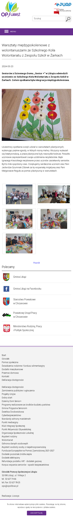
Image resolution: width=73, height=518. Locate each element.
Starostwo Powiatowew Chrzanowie (24, 301)
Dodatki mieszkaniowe (12, 369)
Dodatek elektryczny (11, 457)
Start (4, 355)
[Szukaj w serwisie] (68, 19)
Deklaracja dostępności (13, 380)
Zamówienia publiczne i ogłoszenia (18, 390)
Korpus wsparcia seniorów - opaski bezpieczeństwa (25, 464)
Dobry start (7, 397)
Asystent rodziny (9, 436)
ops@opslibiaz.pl (10, 486)
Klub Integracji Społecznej (13, 426)
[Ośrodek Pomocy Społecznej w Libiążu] (10, 9)
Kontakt (5, 376)
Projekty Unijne (8, 394)
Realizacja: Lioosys (10, 496)
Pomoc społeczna (10, 362)
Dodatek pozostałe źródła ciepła (17, 454)
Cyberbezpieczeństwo (11, 415)
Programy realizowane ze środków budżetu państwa (26, 404)
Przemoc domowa (10, 373)
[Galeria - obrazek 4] (53, 219)
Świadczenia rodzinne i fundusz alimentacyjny (23, 365)
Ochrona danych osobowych (15, 443)
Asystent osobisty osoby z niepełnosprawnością (24, 447)
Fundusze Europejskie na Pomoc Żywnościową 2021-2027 (28, 450)
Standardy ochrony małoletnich (16, 418)
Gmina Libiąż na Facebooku (27, 288)
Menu (13, 32)
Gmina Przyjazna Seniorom (14, 408)
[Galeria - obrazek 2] (53, 195)
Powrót (36, 262)
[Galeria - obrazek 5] (19, 244)
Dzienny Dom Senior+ (11, 401)
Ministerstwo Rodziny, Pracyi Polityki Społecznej (27, 328)
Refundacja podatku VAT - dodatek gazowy (22, 461)
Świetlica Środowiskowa (13, 411)
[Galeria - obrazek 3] (19, 219)
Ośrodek (5, 358)
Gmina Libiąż (19, 276)
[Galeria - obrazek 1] (19, 195)
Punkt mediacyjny (10, 422)
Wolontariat (7, 440)
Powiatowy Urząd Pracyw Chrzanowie (25, 314)
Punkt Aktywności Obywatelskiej (16, 429)
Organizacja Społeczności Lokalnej (18, 433)
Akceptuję (36, 513)
